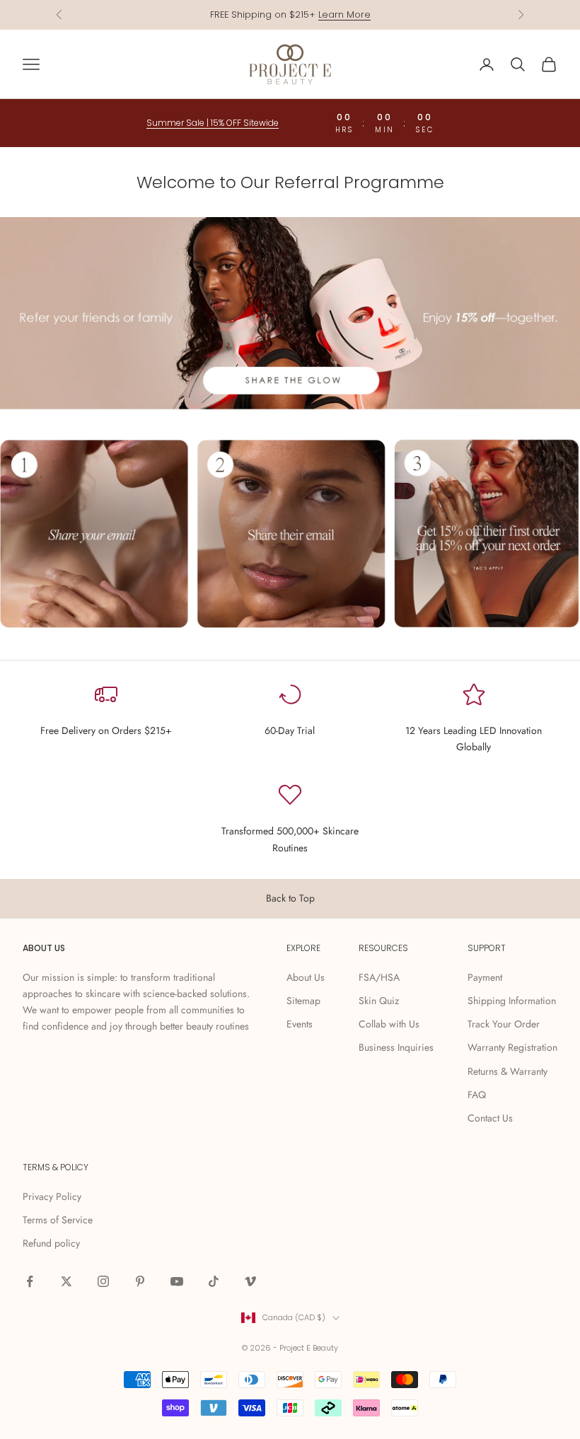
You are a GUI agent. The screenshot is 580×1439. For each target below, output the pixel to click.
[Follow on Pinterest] (140, 1281)
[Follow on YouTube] (177, 1281)
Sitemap (303, 1001)
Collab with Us (389, 1024)
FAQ (477, 1095)
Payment (485, 977)
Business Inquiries (396, 1047)
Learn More (344, 14)
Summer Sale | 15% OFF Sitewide (212, 123)
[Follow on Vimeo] (250, 1281)
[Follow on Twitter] (66, 1281)
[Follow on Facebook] (30, 1281)
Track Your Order (504, 1024)
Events (299, 1024)
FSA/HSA (379, 977)
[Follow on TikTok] (214, 1281)
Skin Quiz (379, 1001)
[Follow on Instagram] (103, 1281)
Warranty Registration (512, 1047)
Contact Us (490, 1118)
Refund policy (51, 1243)
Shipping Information (512, 1001)
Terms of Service (58, 1220)
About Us (305, 977)
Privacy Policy (52, 1196)
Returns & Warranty (507, 1071)
